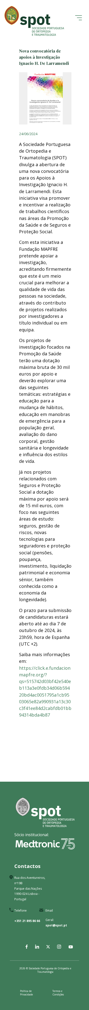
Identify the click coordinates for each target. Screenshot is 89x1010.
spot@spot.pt (56, 925)
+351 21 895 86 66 (27, 921)
